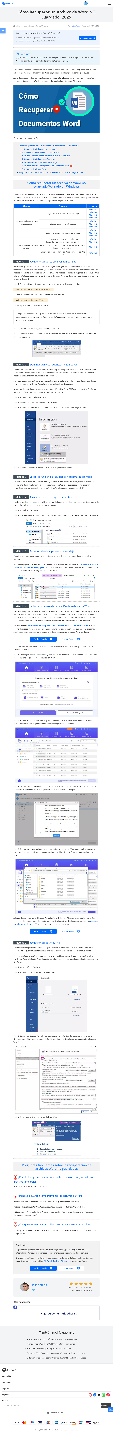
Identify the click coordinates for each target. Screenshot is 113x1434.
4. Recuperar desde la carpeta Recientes (38, 159)
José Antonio (75, 26)
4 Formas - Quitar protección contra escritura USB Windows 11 (53, 1339)
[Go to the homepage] (9, 3)
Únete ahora (105, 1405)
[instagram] (108, 1395)
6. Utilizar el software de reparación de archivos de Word (45, 166)
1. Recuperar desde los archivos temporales (40, 149)
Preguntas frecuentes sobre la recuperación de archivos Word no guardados (51, 172)
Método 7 (93, 253)
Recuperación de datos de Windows (35, 26)
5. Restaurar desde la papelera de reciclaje (39, 162)
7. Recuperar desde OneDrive (34, 169)
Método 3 (93, 215)
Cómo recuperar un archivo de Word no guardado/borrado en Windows (49, 146)
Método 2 (93, 212)
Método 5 (93, 242)
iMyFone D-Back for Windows (56, 1261)
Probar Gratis (40, 639)
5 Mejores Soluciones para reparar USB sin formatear (49, 1348)
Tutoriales (6, 1382)
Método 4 (93, 217)
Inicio (18, 26)
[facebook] (94, 1395)
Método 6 (93, 247)
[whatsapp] (103, 1395)
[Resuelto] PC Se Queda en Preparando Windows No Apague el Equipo (56, 1353)
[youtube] (90, 1395)
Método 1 (93, 209)
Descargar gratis (87, 38)
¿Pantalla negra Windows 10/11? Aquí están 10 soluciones (51, 1344)
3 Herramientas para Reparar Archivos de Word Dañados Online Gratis (56, 1358)
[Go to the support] (110, 1409)
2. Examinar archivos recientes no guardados (40, 152)
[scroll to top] (103, 1416)
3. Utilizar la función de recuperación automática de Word (46, 156)
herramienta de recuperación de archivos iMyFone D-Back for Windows (58, 626)
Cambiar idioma (57, 1412)
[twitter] (99, 1395)
